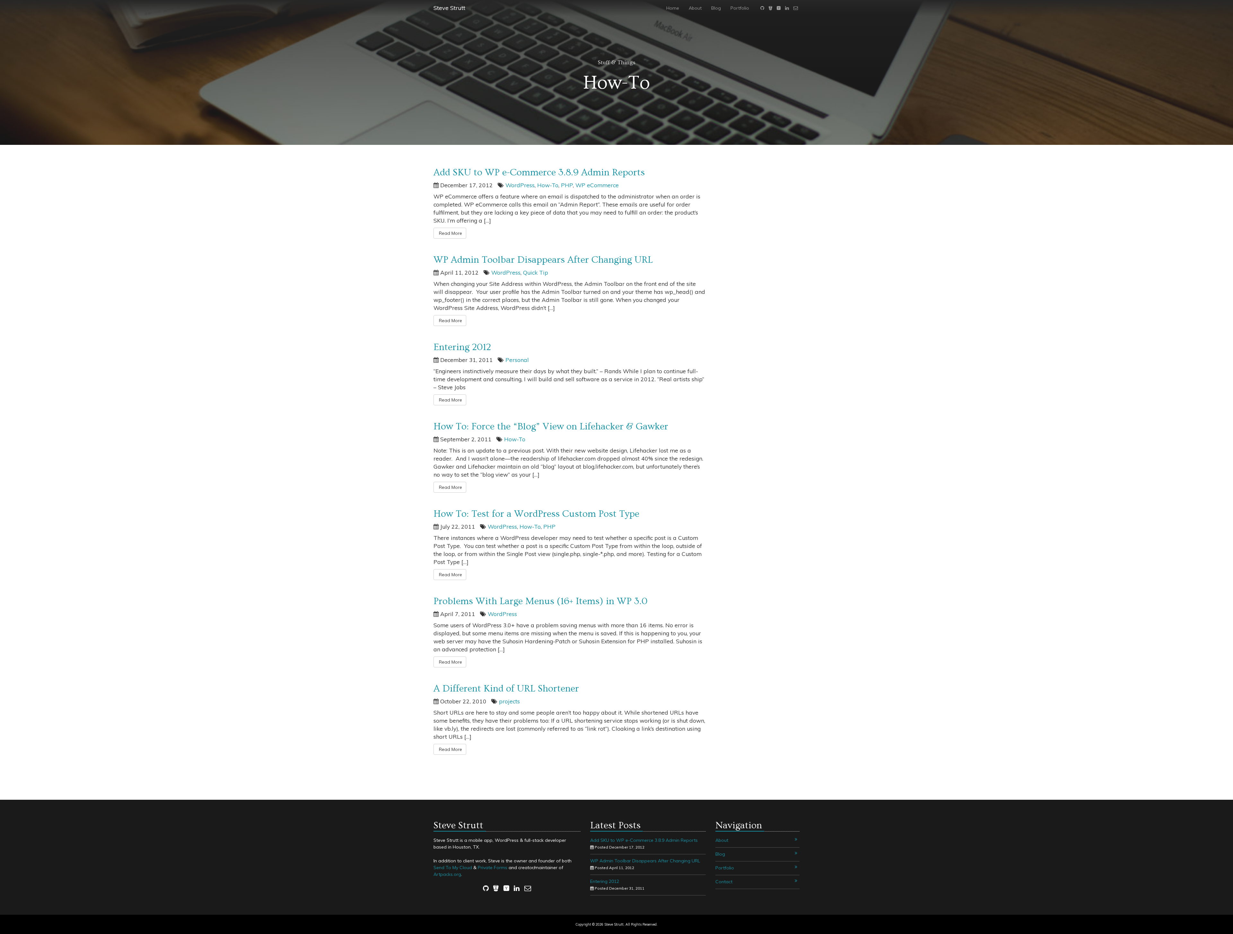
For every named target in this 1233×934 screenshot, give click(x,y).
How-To (547, 185)
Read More (450, 233)
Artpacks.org (447, 874)
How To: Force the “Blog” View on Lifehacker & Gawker (550, 426)
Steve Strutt (449, 8)
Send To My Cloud (452, 867)
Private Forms (492, 867)
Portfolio (739, 8)
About (695, 8)
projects (509, 701)
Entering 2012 (462, 347)
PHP (567, 185)
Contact (723, 882)
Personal (517, 359)
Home (672, 8)
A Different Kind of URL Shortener (506, 688)
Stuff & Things (616, 62)
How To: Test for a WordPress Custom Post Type (536, 513)
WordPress (520, 185)
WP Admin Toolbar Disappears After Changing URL (543, 259)
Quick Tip (535, 272)
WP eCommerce (597, 185)
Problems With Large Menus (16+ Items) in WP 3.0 (540, 601)
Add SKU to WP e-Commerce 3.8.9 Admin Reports (539, 172)
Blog (716, 8)
